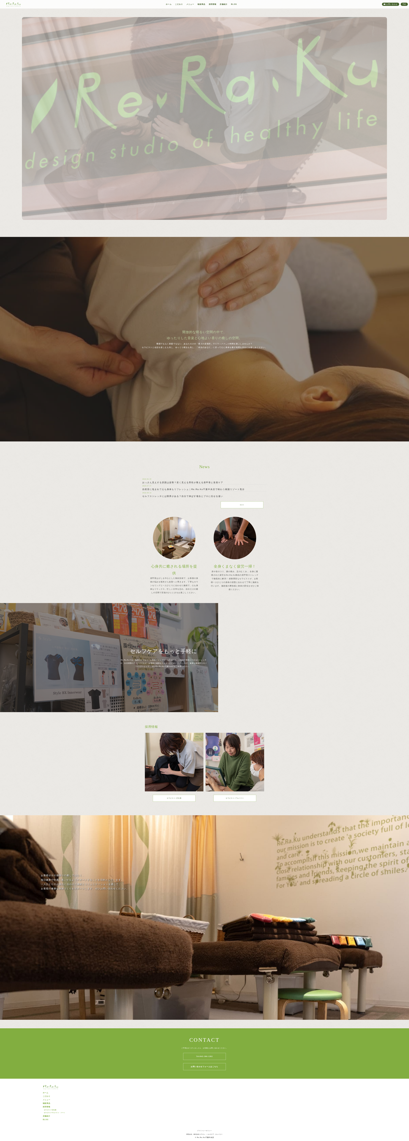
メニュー (190, 4)
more (242, 505)
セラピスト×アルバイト (235, 798)
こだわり (179, 4)
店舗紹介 (224, 4)
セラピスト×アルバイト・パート (54, 1112)
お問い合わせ (391, 4)
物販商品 (201, 4)
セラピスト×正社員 (174, 798)
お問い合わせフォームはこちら (204, 1066)
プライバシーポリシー (204, 1130)
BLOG (234, 4)
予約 (404, 4)
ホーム (169, 4)
